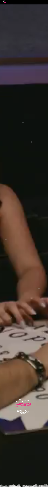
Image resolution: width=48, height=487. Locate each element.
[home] (5, 1)
